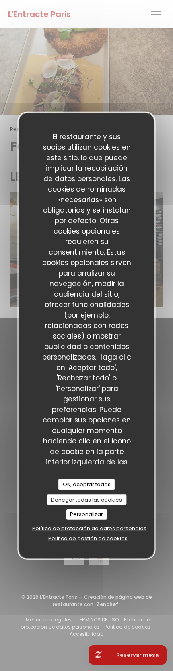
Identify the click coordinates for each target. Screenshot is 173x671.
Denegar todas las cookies (86, 499)
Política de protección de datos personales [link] (89, 528)
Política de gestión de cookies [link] (88, 538)
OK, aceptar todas (87, 484)
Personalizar (86, 514)
